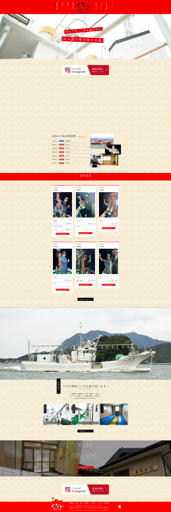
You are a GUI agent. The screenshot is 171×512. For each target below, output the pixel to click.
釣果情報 (71, 503)
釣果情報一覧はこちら (85, 299)
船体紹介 (86, 503)
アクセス (100, 503)
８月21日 (67, 144)
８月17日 (67, 155)
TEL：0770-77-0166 (96, 506)
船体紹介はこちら (85, 431)
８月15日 (67, 163)
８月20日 (67, 148)
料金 (76, 503)
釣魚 (81, 503)
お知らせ (93, 503)
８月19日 (67, 152)
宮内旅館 (106, 503)
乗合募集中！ (68, 141)
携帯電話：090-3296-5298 (75, 507)
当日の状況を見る (62, 234)
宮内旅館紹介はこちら (85, 467)
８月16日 (67, 159)
